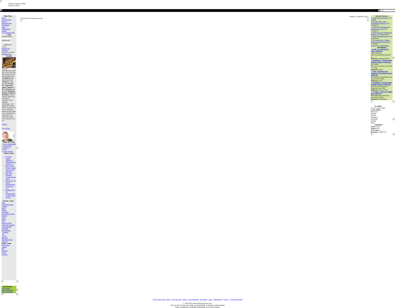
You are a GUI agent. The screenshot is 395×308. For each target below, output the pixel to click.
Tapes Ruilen (6, 288)
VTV (5, 150)
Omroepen (5, 212)
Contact (4, 31)
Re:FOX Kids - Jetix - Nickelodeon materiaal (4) (379, 22)
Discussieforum (7, 23)
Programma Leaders (8, 214)
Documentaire (6, 230)
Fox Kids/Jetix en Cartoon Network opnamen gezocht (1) (381, 41)
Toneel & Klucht (7, 240)
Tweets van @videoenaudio (380, 46)
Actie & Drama (7, 227)
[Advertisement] (371, 5)
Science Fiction (7, 223)
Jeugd (3, 208)
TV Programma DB (8, 33)
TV (3, 234)
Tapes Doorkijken (7, 290)
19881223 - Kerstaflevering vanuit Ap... (11, 160)
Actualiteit (5, 229)
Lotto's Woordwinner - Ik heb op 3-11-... (11, 184)
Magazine (5, 238)
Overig (4, 236)
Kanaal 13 (6, 148)
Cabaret (4, 247)
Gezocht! (5, 241)
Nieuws (4, 21)
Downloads (5, 25)
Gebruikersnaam (7, 36)
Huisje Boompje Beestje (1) (381, 36)
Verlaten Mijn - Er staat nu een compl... (10, 193)
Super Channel (8, 151)
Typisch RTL (7, 146)
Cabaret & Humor (7, 205)
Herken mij (7, 44)
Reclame (4, 216)
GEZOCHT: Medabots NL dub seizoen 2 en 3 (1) (380, 28)
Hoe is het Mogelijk (9, 144)
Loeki (3, 217)
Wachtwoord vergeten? (6, 49)
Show (3, 203)
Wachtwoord (6, 40)
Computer (5, 232)
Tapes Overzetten (7, 292)
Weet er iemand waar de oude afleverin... (11, 168)
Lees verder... (6, 128)
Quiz (3, 221)
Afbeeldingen (6, 29)
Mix (3, 249)
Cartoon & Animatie (8, 225)
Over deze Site (6, 20)
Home (5, 10)
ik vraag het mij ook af (11, 176)
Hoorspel (5, 251)
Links (3, 27)
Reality (4, 219)
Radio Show (6, 245)
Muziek (4, 210)
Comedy (4, 206)
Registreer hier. (6, 54)
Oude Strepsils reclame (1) (381, 18)
